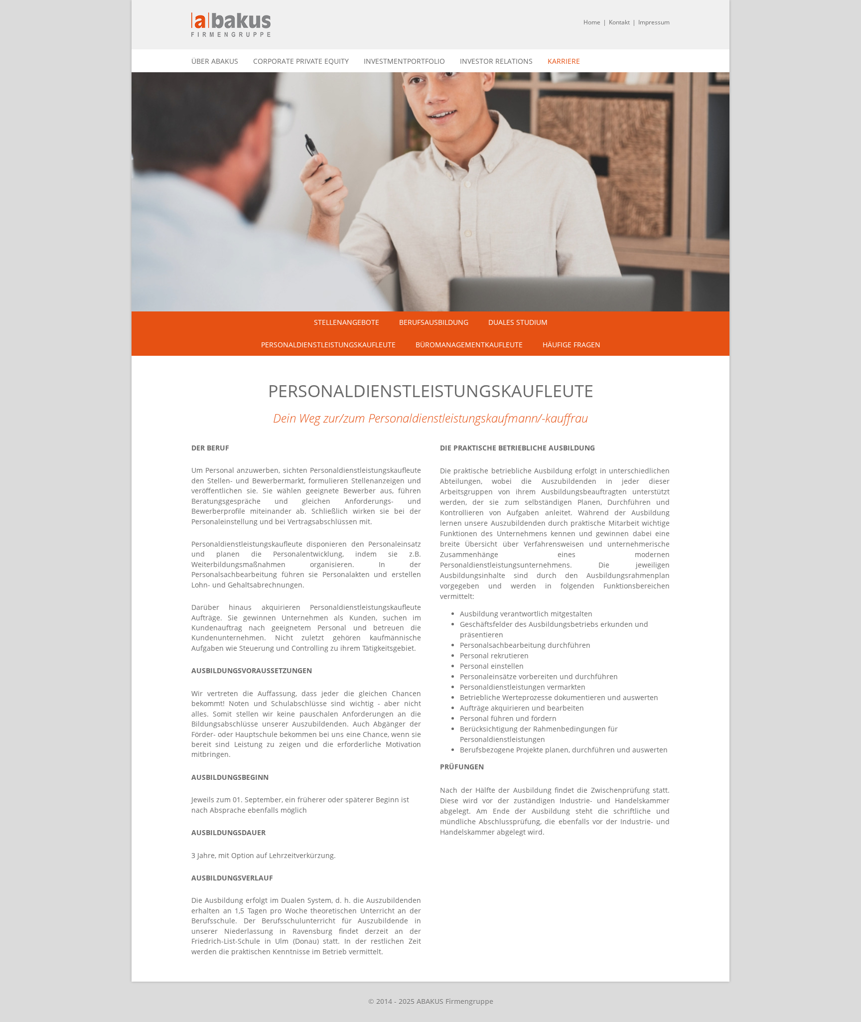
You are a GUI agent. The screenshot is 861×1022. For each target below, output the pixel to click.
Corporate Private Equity (301, 61)
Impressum (654, 22)
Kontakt (619, 22)
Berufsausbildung (433, 322)
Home (591, 22)
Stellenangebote (346, 322)
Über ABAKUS (214, 61)
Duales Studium (518, 322)
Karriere (564, 61)
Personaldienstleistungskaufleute (328, 344)
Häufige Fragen (571, 344)
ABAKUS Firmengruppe (231, 24)
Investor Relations (496, 61)
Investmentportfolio (404, 61)
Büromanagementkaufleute (469, 344)
